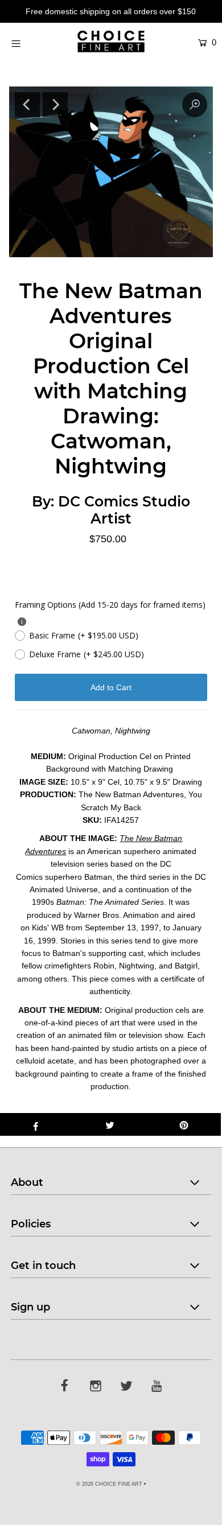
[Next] (55, 104)
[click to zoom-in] (194, 104)
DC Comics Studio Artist (124, 510)
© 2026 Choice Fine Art (109, 1484)
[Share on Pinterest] (184, 1124)
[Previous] (27, 104)
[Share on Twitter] (110, 1124)
